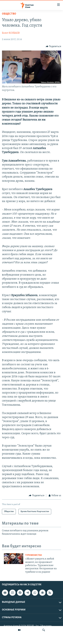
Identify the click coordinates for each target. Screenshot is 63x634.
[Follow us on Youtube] (5, 593)
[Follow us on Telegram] (27, 593)
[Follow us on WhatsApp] (35, 593)
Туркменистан (33, 555)
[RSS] (50, 593)
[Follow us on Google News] (42, 593)
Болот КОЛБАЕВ (11, 33)
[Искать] (43, 630)
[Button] (53, 46)
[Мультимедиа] (19, 630)
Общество (9, 13)
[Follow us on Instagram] (12, 593)
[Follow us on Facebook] (20, 593)
